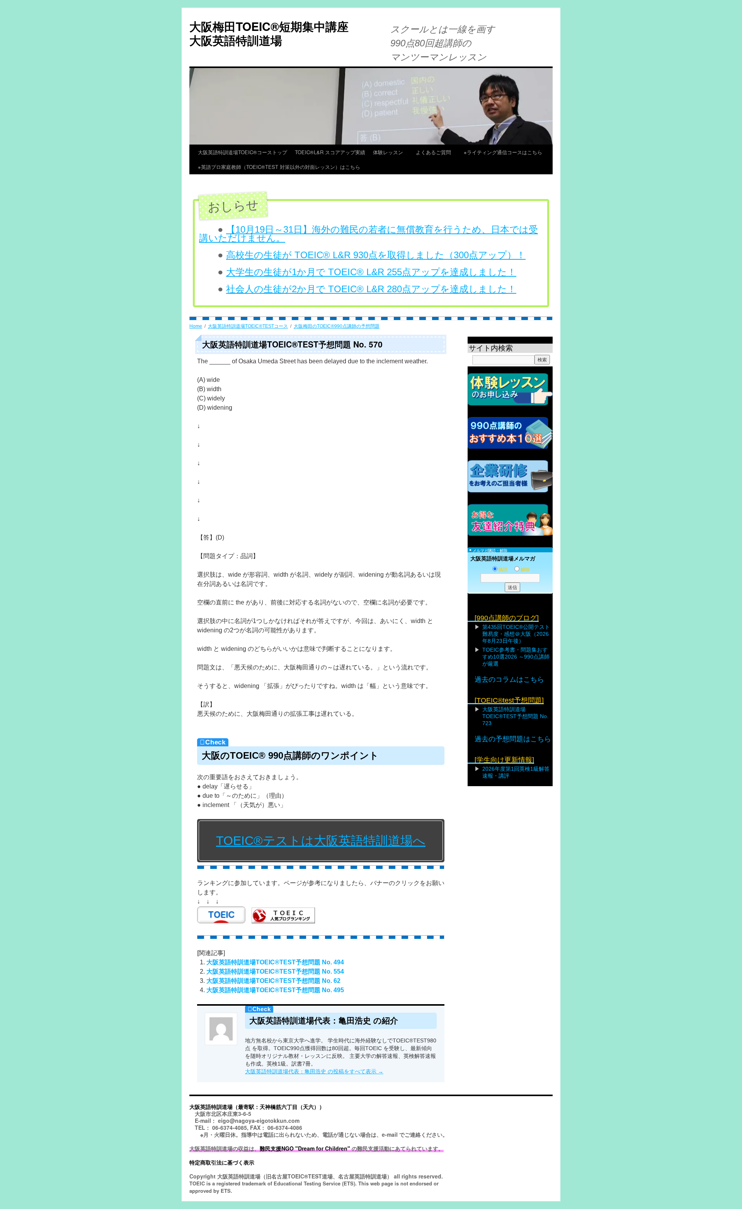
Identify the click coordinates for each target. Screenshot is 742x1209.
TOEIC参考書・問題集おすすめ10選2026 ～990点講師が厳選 (516, 657)
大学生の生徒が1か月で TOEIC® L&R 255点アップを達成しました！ (371, 272)
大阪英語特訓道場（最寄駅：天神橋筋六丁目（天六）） (257, 1106)
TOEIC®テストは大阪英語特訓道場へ (320, 841)
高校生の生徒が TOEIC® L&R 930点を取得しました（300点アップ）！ (376, 255)
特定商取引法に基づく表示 (221, 1162)
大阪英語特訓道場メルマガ (502, 558)
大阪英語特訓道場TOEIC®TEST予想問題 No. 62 (273, 980)
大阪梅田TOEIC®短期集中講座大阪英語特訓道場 (269, 33)
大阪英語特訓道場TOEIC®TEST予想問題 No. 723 (515, 716)
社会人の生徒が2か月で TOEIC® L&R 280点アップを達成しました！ (371, 289)
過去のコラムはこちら (509, 679)
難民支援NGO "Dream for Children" (305, 1148)
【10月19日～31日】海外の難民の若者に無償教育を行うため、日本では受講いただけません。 (368, 233)
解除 (525, 569)
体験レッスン (390, 152)
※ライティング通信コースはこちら (503, 152)
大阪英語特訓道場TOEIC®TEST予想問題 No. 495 (275, 990)
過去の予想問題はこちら (513, 739)
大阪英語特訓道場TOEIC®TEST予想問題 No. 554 (275, 971)
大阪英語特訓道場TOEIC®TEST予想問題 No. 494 (275, 962)
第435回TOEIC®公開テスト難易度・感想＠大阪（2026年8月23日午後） (516, 634)
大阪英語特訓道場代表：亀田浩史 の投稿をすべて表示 (314, 1071)
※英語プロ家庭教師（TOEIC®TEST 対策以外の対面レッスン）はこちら (279, 166)
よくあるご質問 (436, 152)
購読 (503, 569)
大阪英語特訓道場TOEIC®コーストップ (242, 152)
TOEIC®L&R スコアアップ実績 (330, 152)
